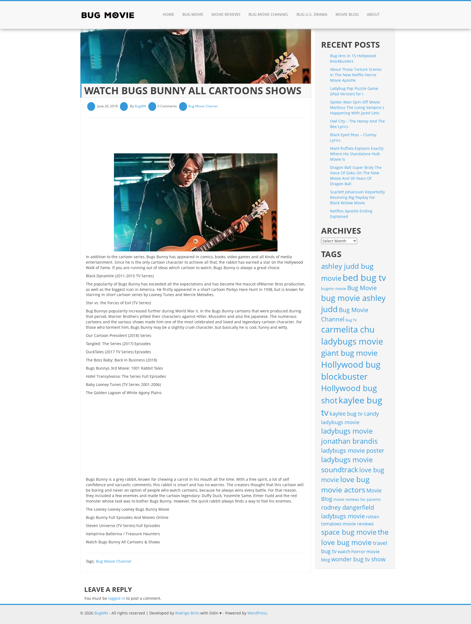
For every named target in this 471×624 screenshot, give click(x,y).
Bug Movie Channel (268, 14)
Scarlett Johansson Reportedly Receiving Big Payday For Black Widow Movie (357, 197)
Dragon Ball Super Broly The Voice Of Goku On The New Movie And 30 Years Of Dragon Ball (356, 175)
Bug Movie (192, 14)
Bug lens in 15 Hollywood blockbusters (353, 58)
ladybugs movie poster (352, 450)
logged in (116, 598)
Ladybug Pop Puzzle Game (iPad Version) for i (354, 91)
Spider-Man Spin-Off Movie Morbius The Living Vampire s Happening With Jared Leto (357, 107)
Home (168, 14)
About (373, 14)
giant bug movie (349, 353)
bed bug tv (364, 277)
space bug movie (349, 532)
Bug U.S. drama (312, 14)
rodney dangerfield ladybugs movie (347, 511)
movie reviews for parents (357, 499)
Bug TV (351, 320)
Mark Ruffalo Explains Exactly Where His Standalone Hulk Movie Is (357, 154)
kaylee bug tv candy (354, 413)
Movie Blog (347, 14)
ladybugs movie (340, 422)
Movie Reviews (226, 14)
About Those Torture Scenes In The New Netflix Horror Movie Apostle (356, 75)
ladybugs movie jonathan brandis (349, 436)
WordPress (257, 613)
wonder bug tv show (358, 559)
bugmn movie (333, 288)
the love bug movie (355, 537)
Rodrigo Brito (187, 613)
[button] (389, 15)
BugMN (140, 106)
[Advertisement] (185, 137)
